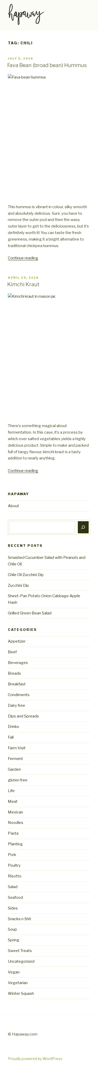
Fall (11, 737)
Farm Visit (17, 748)
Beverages (18, 662)
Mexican (15, 812)
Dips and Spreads (23, 716)
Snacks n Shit (19, 919)
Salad (13, 886)
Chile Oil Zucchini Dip (26, 574)
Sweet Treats (20, 950)
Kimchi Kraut (23, 284)
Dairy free (16, 705)
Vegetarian (18, 982)
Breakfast (17, 684)
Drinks (13, 726)
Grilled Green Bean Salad (29, 613)
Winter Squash (21, 993)
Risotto (14, 876)
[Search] (83, 527)
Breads (14, 673)
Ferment (15, 758)
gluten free (17, 780)
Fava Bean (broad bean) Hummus (47, 65)
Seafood (15, 897)
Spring (13, 940)
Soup (12, 929)
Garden (14, 769)
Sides (13, 908)
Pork (12, 854)
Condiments (19, 694)
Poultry (14, 865)
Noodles (15, 822)
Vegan (14, 972)
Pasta (13, 833)
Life (11, 790)
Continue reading (23, 258)
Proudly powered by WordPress (35, 1058)
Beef (12, 652)
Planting (15, 844)
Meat (13, 801)
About (13, 506)
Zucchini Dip (18, 585)
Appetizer (17, 641)
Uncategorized (21, 961)
